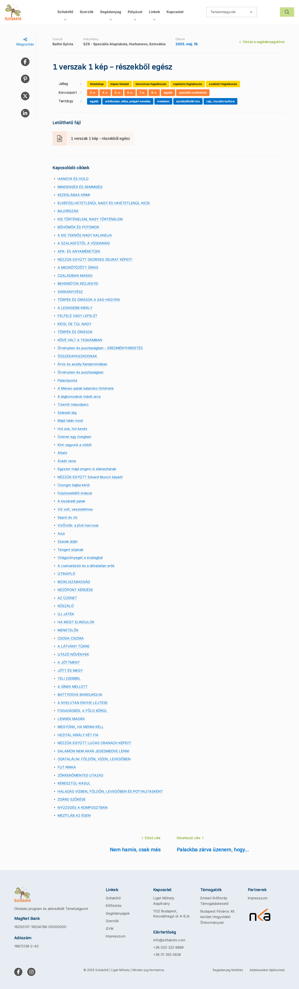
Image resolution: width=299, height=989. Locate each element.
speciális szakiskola (193, 92)
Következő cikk (188, 838)
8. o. (154, 92)
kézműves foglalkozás (151, 84)
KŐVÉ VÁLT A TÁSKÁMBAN (80, 340)
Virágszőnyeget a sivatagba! (80, 558)
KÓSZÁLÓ (66, 606)
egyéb (168, 92)
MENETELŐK (68, 630)
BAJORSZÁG (68, 211)
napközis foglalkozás (187, 84)
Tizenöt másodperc (73, 404)
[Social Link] (18, 972)
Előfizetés (114, 906)
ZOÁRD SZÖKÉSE (72, 799)
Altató (62, 453)
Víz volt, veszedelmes (75, 509)
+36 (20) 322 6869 (168, 947)
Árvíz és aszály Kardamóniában (82, 364)
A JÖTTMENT (69, 662)
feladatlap (97, 84)
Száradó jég (67, 413)
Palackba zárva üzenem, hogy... (213, 849)
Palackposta (67, 380)
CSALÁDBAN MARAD (75, 276)
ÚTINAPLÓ (66, 574)
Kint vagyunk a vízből (75, 445)
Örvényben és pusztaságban (81, 372)
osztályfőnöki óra (188, 101)
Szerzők (112, 921)
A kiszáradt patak (71, 501)
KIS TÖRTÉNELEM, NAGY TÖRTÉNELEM (90, 219)
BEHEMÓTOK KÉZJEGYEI (78, 284)
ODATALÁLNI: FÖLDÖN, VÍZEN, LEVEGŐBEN (94, 759)
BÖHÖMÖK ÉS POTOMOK (78, 227)
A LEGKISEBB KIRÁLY (75, 308)
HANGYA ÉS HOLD (73, 179)
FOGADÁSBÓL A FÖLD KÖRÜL (82, 711)
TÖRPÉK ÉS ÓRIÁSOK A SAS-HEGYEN (89, 300)
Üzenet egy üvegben (74, 437)
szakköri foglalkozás (223, 84)
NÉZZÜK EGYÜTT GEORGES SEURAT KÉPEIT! (95, 259)
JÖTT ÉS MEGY (70, 671)
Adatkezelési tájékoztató (267, 970)
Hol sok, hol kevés (72, 429)
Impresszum (115, 936)
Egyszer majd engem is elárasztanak (87, 469)
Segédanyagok (118, 913)
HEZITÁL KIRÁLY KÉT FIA (78, 735)
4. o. (105, 92)
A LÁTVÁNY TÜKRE (73, 646)
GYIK (110, 929)
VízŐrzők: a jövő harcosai (78, 525)
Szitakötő (113, 898)
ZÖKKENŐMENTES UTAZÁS (80, 775)
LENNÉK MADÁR (71, 719)
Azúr (61, 534)
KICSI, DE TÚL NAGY (74, 324)
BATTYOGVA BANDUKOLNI (80, 695)
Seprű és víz (67, 517)
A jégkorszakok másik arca (79, 396)
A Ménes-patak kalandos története (86, 388)
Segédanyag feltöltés (228, 970)
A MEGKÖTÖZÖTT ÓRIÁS (78, 267)
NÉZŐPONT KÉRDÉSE (75, 590)
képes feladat (119, 84)
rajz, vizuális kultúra (220, 101)
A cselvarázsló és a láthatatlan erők (86, 566)
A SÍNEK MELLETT (73, 687)
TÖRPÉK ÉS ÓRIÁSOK (75, 332)
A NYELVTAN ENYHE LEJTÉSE (83, 703)
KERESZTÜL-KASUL (74, 783)
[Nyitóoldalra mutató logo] (51, 894)
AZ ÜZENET (67, 598)
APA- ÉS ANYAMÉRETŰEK (79, 251)
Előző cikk (152, 838)
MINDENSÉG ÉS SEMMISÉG (80, 187)
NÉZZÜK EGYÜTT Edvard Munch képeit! (90, 477)
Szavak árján (68, 541)
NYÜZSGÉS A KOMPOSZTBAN (83, 808)
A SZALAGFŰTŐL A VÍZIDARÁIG (84, 243)
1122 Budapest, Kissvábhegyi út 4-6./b (171, 913)
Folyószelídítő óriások (75, 493)
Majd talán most (70, 421)
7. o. (142, 92)
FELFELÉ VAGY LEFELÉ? (77, 316)
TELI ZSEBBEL (69, 678)
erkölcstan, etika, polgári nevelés (128, 101)
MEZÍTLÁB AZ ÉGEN (74, 815)
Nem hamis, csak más (135, 849)
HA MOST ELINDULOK (76, 622)
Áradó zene (67, 461)
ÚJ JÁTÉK (66, 614)
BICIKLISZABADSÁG (74, 582)
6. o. (130, 92)
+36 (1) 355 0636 (167, 955)
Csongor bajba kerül (74, 485)
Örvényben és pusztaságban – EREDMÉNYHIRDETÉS (100, 348)
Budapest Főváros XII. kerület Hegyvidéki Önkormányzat (217, 917)
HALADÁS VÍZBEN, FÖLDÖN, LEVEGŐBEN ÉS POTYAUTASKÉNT (110, 791)
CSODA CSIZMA (71, 638)
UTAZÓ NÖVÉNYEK (73, 654)
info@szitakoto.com (169, 940)
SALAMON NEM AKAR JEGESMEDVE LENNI (93, 751)
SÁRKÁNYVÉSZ (70, 292)
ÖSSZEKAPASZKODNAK (77, 356)
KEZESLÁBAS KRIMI (74, 195)
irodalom (163, 101)
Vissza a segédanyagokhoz (264, 42)
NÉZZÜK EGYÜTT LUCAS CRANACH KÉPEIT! (94, 743)
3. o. (93, 92)
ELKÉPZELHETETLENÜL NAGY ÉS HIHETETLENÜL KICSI (104, 203)
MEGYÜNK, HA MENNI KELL (81, 727)
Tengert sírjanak (70, 550)
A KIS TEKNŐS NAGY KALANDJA (85, 235)
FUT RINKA (67, 767)
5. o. (117, 92)
